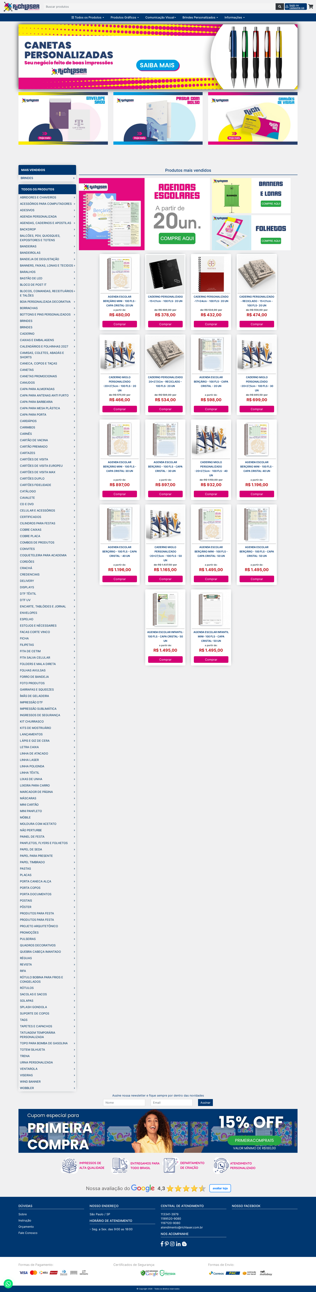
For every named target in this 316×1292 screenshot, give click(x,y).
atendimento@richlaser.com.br (182, 1227)
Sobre (22, 1214)
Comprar (120, 324)
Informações (234, 17)
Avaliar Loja (220, 1188)
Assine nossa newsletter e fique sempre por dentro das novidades (158, 1095)
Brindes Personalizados (199, 17)
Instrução (24, 1220)
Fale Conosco (27, 1233)
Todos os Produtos (88, 17)
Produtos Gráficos (124, 17)
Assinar (205, 1102)
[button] (39, 56)
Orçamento (26, 1226)
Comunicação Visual (159, 17)
